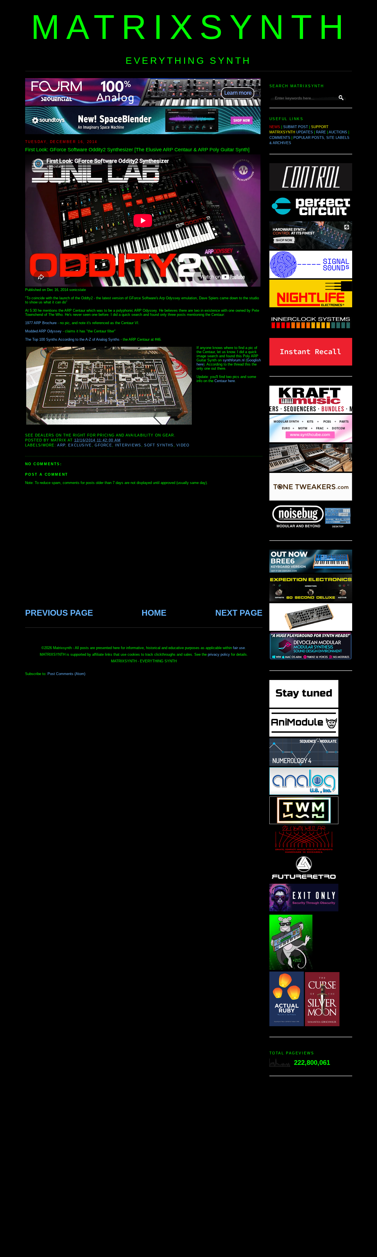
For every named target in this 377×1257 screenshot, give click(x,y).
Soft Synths (158, 445)
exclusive (80, 445)
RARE (321, 132)
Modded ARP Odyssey (43, 331)
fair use (239, 648)
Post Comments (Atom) (66, 674)
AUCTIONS (338, 132)
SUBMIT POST (295, 127)
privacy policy (219, 654)
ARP (61, 445)
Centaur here (224, 381)
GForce (103, 445)
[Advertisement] (310, 1168)
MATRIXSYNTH (191, 27)
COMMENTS (279, 138)
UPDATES (304, 132)
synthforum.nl (234, 360)
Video (183, 445)
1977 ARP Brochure (41, 323)
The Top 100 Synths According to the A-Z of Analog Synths (72, 339)
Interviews (128, 445)
